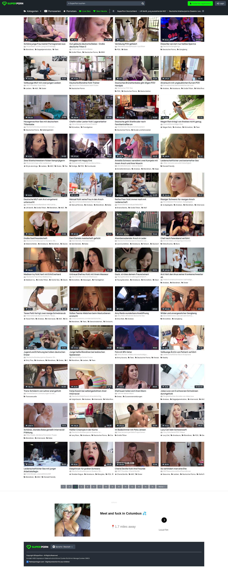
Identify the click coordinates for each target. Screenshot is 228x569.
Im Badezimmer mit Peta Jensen (130, 429)
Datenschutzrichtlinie (52, 558)
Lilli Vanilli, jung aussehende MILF (153, 11)
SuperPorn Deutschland (127, 11)
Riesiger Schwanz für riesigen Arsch (178, 199)
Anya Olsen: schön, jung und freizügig (40, 47)
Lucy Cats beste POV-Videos (174, 432)
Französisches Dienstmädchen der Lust (178, 85)
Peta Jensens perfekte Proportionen (131, 432)
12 (132, 486)
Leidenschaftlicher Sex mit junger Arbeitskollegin (40, 470)
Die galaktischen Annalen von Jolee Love (178, 396)
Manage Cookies (79, 558)
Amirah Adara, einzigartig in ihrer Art (177, 241)
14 (145, 486)
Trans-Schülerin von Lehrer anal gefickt (42, 391)
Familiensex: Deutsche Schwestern (131, 127)
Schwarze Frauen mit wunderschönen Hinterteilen (87, 163)
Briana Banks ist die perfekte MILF (130, 205)
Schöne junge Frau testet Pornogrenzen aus (44, 43)
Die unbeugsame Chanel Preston (84, 124)
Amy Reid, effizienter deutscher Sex (131, 316)
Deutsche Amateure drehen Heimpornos (41, 127)
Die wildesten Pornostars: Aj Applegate (178, 202)
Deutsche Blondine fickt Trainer (84, 82)
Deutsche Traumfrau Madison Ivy (39, 277)
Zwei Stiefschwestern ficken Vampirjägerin (44, 160)
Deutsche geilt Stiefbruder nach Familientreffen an (130, 123)
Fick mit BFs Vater (123, 352)
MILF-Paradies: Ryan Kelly (36, 85)
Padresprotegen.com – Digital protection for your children (49, 562)
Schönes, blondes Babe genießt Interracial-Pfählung (44, 431)
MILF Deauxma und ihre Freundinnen (177, 471)
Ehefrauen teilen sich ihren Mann (130, 391)
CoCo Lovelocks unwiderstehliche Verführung (87, 319)
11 (125, 486)
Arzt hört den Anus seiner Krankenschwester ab (182, 275)
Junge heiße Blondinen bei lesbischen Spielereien (87, 353)
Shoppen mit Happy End (80, 160)
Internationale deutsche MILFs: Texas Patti (41, 316)
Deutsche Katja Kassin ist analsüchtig (86, 396)
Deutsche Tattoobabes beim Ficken (85, 85)
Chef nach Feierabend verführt (175, 238)
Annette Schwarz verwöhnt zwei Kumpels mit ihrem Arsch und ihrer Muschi (136, 162)
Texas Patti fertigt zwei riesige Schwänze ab (45, 313)
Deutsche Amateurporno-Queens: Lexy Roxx (187, 11)
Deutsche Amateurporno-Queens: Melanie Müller (41, 241)
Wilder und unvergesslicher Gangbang (179, 313)
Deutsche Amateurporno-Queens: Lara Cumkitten (132, 241)
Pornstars (71, 11)
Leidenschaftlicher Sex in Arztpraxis (177, 355)
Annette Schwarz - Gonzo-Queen (130, 166)
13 (139, 486)
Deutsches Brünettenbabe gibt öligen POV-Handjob (135, 84)
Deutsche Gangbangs (171, 47)
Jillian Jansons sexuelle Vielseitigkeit (177, 163)
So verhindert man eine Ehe (174, 468)
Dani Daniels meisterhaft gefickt (85, 238)
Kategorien (32, 11)
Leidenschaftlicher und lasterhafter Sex (180, 160)
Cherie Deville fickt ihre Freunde (130, 468)
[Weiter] (203, 11)
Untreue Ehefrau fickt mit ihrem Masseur (88, 274)
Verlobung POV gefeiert (126, 43)
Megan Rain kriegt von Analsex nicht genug (181, 121)
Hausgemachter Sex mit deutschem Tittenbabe (41, 123)
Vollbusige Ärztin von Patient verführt (178, 352)
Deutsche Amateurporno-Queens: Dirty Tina (41, 357)
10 (119, 486)
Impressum (40, 558)
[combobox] (106, 3)
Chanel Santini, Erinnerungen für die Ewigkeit (41, 394)
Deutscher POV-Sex (125, 88)
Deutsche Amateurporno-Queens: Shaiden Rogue (87, 471)
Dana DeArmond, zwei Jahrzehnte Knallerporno (178, 316)
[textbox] (104, 3)
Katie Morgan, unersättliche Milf (38, 474)
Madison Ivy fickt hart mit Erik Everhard (42, 274)
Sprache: (63, 547)
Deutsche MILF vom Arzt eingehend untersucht (40, 200)
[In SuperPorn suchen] (143, 3)
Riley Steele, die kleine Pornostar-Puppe (41, 435)
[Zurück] (113, 11)
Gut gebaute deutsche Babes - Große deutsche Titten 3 (87, 45)
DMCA (88, 558)
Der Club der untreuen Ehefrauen (84, 277)
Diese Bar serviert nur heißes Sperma (178, 43)
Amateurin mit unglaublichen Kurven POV (180, 82)
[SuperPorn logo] (12, 4)
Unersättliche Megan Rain (173, 124)
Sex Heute (101, 11)
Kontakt (29, 558)
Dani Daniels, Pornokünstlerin (83, 241)
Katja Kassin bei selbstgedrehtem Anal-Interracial (88, 392)
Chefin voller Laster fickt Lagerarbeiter (87, 121)
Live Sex (86, 11)
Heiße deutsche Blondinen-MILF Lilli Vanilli (41, 205)
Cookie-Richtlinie (66, 558)
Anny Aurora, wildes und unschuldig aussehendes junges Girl (132, 355)
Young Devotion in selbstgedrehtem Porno (132, 277)
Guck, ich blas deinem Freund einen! (132, 274)
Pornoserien (54, 11)
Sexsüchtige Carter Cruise (82, 357)
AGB (34, 558)
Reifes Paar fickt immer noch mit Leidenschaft (130, 200)
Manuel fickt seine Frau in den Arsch (86, 199)
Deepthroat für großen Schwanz (84, 468)
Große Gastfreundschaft (35, 238)
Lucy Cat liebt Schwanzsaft (174, 429)
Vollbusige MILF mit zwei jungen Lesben (42, 82)
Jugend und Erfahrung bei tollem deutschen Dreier (44, 353)
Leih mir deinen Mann (125, 394)
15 (152, 486)
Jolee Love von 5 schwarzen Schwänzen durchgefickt (179, 392)
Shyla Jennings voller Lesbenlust (38, 163)
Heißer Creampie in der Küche (83, 429)
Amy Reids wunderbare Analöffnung (132, 313)
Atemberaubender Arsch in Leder (130, 238)
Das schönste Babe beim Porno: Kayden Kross (87, 202)
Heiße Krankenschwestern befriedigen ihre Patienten (178, 280)
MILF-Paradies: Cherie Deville (128, 471)
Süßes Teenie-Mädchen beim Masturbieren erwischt (89, 314)
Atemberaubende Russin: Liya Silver (131, 47)
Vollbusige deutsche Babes (82, 49)
